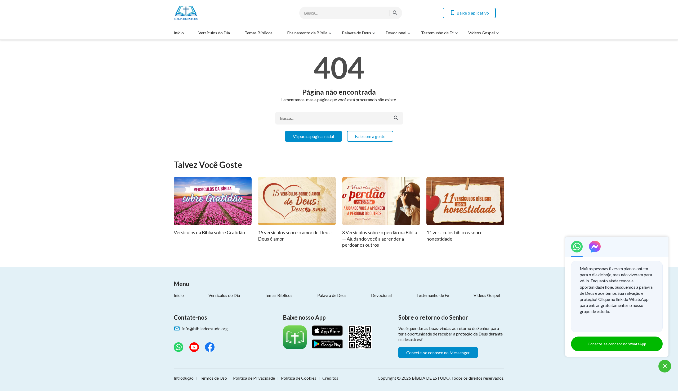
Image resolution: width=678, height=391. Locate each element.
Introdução (184, 377)
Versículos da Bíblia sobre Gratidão (209, 232)
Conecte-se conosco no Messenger (438, 352)
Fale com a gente (370, 136)
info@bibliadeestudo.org (205, 328)
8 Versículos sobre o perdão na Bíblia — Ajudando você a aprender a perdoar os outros (379, 238)
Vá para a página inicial (313, 136)
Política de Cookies (298, 377)
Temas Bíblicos (259, 32)
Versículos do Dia (214, 32)
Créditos (330, 377)
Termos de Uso (213, 377)
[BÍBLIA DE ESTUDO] (216, 12)
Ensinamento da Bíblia (307, 32)
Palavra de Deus (356, 32)
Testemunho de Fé (437, 32)
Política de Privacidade (254, 377)
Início (179, 32)
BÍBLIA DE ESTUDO (431, 377)
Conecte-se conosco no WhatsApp (617, 344)
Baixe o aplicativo (473, 12)
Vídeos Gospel (481, 32)
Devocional (396, 32)
